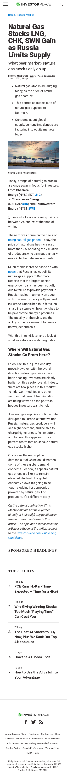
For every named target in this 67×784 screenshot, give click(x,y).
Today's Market (25, 14)
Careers (9, 738)
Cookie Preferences (33, 748)
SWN (31, 208)
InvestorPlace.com (29, 533)
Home (11, 14)
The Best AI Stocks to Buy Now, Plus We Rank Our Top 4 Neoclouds (35, 637)
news (12, 271)
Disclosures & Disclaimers (29, 738)
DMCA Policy (32, 753)
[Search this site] (61, 4)
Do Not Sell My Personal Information (39, 743)
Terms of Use (52, 748)
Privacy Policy (52, 738)
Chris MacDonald (19, 76)
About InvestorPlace (15, 734)
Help (57, 734)
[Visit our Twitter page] (33, 722)
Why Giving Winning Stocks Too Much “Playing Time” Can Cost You (35, 612)
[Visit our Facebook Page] (25, 722)
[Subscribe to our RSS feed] (41, 722)
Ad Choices (13, 743)
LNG (38, 194)
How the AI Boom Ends (32, 657)
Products (33, 734)
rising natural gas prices (24, 240)
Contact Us (47, 734)
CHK (25, 204)
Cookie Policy (13, 748)
